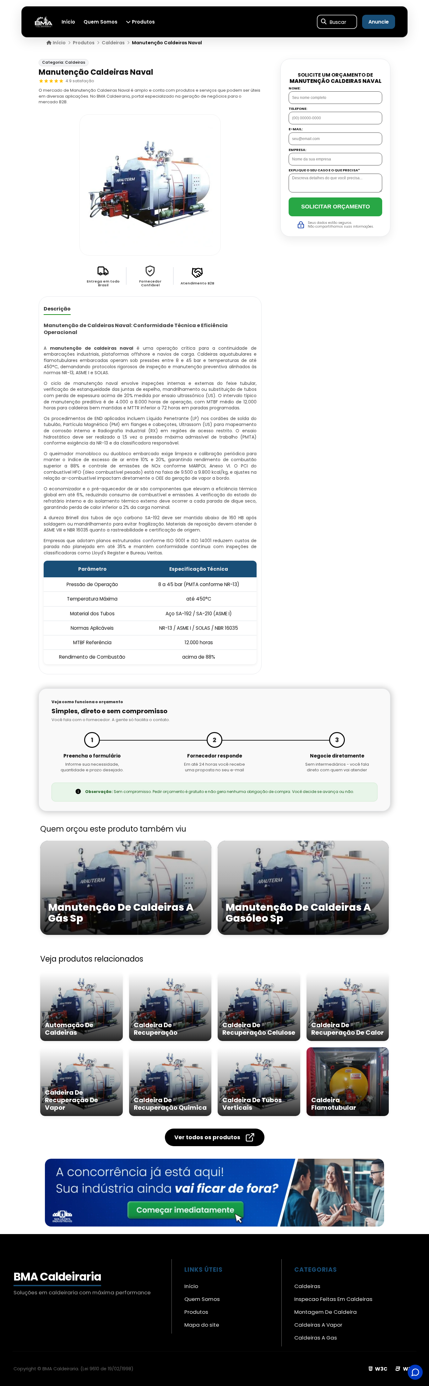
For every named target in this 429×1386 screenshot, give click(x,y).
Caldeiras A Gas (315, 1337)
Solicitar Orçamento (335, 206)
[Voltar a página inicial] (43, 21)
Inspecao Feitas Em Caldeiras (333, 1299)
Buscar (337, 21)
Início (68, 22)
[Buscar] (324, 22)
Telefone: (298, 108)
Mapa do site (201, 1325)
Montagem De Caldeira (325, 1312)
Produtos (143, 22)
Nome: (295, 88)
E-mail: (296, 129)
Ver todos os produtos (207, 1137)
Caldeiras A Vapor (318, 1325)
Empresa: (297, 150)
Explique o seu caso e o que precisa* (324, 170)
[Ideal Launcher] (214, 1193)
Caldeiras (307, 1286)
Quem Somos (100, 22)
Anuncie (378, 21)
